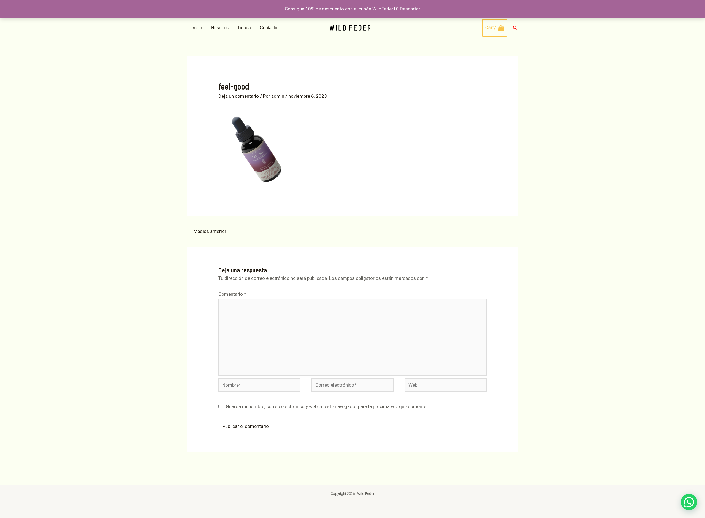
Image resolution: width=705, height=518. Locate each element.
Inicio (197, 27)
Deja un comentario (238, 96)
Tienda (244, 27)
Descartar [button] (410, 9)
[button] (515, 28)
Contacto (268, 27)
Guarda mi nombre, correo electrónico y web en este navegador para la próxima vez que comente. (326, 406)
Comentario (232, 294)
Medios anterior (207, 231)
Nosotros (220, 27)
